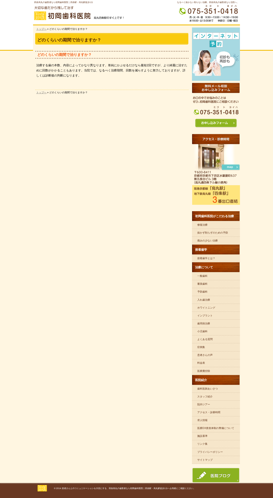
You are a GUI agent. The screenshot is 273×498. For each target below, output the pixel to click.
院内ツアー (203, 404)
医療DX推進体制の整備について (215, 428)
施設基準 (202, 435)
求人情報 (202, 420)
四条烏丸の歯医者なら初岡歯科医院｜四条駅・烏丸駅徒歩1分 (63, 2)
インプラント (205, 315)
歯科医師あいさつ (207, 388)
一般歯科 (202, 275)
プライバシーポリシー (210, 451)
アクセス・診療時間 (208, 412)
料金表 (201, 362)
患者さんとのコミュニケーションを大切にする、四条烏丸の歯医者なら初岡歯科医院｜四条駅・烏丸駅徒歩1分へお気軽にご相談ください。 (128, 488)
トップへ (41, 28)
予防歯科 (202, 291)
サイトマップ (205, 459)
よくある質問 (205, 339)
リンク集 (202, 443)
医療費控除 (203, 371)
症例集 (201, 347)
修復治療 (202, 224)
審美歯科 (202, 283)
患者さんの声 (205, 355)
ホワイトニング (206, 307)
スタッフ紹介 (205, 396)
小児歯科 (202, 331)
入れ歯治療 (203, 299)
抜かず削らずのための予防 (212, 232)
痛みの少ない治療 (207, 240)
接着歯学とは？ (206, 258)
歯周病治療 (203, 323)
